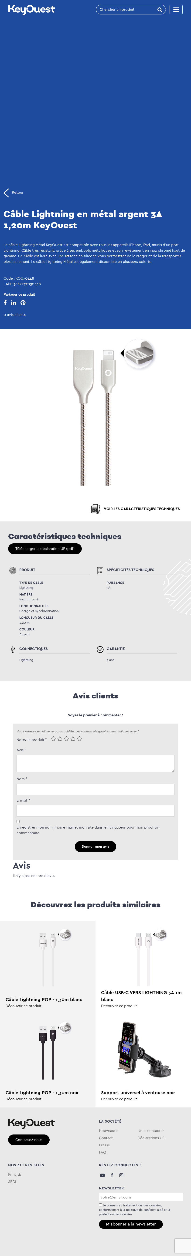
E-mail (24, 800)
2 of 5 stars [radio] (60, 738)
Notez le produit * (32, 740)
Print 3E (14, 1174)
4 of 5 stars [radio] (73, 738)
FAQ (102, 1152)
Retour (17, 192)
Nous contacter (151, 1130)
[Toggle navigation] (176, 9)
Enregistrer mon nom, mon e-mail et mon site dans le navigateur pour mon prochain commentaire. (88, 830)
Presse (104, 1145)
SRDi (12, 1181)
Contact (106, 1138)
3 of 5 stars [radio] (66, 738)
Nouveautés (109, 1130)
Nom (22, 779)
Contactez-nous (28, 1140)
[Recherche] (160, 9)
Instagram (121, 1175)
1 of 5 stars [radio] (53, 738)
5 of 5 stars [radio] (79, 738)
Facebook (111, 1175)
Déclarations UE (151, 1138)
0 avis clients (14, 314)
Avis (21, 750)
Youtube (102, 1175)
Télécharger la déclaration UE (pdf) (45, 548)
